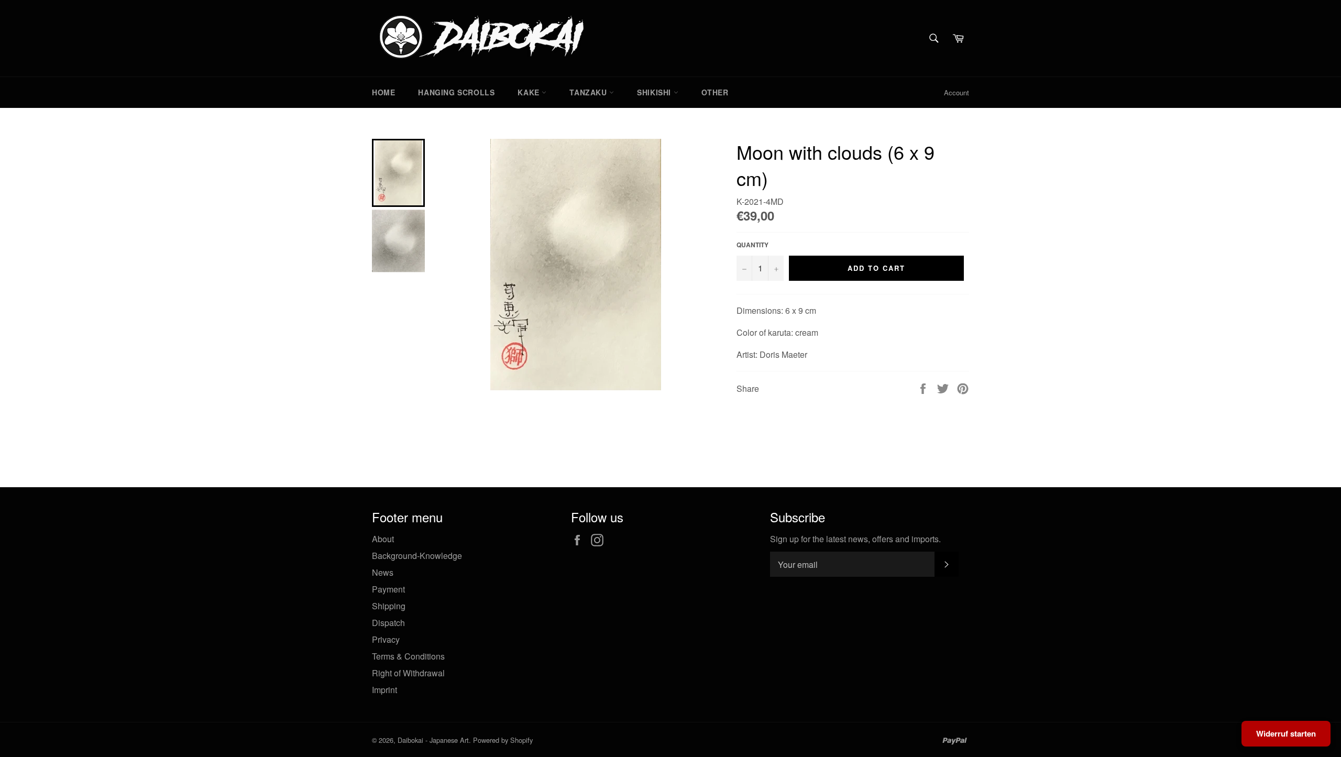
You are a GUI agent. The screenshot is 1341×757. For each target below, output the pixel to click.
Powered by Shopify (503, 740)
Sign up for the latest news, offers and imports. (855, 539)
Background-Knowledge (417, 556)
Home (383, 92)
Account (956, 92)
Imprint (384, 690)
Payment (388, 589)
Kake (530, 92)
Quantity (752, 244)
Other (715, 92)
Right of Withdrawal (408, 673)
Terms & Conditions (408, 656)
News (382, 572)
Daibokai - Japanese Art (433, 740)
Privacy (386, 639)
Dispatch (388, 623)
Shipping (388, 606)
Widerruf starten (1286, 733)
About (383, 539)
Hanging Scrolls (456, 92)
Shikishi (655, 92)
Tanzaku (589, 92)
